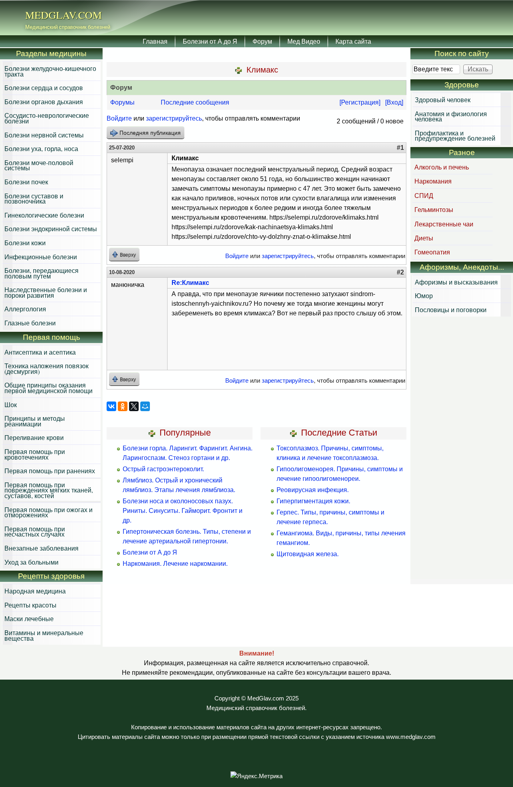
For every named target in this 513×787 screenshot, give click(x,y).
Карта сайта (353, 41)
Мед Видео (303, 41)
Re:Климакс (190, 282)
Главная (155, 41)
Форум (262, 41)
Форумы (122, 102)
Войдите (119, 118)
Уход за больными (31, 562)
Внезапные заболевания (41, 548)
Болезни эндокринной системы (50, 228)
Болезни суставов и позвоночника (33, 199)
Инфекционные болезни (40, 256)
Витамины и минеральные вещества (43, 635)
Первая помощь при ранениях (49, 470)
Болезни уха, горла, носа (41, 148)
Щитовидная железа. (308, 554)
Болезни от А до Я (210, 41)
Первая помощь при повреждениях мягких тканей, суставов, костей (48, 490)
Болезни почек (26, 182)
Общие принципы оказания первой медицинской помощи (48, 388)
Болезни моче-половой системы (38, 165)
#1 (400, 147)
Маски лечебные (29, 618)
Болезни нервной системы (44, 135)
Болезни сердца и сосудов (43, 87)
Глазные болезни (30, 323)
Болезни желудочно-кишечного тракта (50, 71)
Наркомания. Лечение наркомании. (175, 563)
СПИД (423, 195)
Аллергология (25, 309)
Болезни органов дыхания (43, 101)
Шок (10, 404)
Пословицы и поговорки (451, 309)
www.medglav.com (411, 737)
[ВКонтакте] (111, 406)
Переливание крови (34, 437)
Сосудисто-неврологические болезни (46, 118)
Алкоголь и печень (441, 167)
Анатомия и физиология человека (451, 116)
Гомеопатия (432, 252)
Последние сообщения (195, 102)
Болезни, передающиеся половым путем (41, 273)
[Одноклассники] (122, 406)
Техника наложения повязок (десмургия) (46, 368)
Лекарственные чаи (443, 224)
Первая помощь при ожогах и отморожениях (48, 512)
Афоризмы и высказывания (456, 282)
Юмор (424, 295)
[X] (134, 406)
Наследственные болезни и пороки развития (45, 292)
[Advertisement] (461, 449)
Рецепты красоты (30, 605)
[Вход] (394, 102)
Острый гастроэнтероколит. (163, 469)
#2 (400, 272)
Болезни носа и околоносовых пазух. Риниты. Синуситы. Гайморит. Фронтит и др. (182, 511)
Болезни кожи (25, 242)
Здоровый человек (443, 99)
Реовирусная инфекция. (313, 489)
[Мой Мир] (145, 406)
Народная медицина (35, 591)
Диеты (423, 238)
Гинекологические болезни (44, 215)
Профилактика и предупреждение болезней (455, 136)
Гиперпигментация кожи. (313, 501)
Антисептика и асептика (40, 352)
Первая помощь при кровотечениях (34, 454)
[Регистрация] (359, 102)
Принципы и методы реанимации (34, 421)
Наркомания (433, 181)
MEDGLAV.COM (63, 15)
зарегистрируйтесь (174, 118)
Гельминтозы (433, 209)
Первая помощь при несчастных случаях (34, 532)
